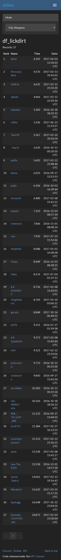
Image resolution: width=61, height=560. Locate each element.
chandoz (15, 109)
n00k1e (15, 84)
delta (14, 58)
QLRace (8, 5)
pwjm (14, 185)
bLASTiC (16, 426)
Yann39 (15, 134)
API (25, 550)
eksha (14, 172)
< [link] (6, 535)
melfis (14, 160)
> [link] (19, 535)
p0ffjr (14, 324)
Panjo (14, 261)
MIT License (37, 556)
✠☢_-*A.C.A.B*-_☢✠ (16, 417)
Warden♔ (16, 489)
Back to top (51, 550)
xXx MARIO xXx (15, 404)
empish (15, 210)
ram (13, 236)
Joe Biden (16, 388)
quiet (14, 451)
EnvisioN (16, 198)
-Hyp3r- (15, 147)
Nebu (14, 274)
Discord (7, 550)
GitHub (17, 550)
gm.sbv (15, 312)
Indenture (16, 223)
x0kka (14, 122)
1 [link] (13, 535)
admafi (14, 96)
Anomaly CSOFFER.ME (16, 518)
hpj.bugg (16, 502)
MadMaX (16, 248)
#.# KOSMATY (16, 290)
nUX (13, 350)
